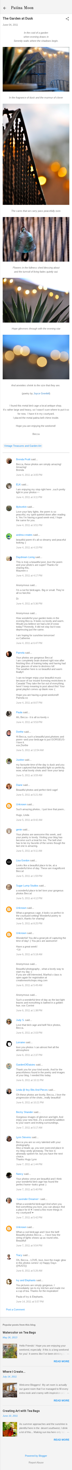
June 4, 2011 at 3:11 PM (29, 497)
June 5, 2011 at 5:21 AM (29, 794)
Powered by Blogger (36, 1455)
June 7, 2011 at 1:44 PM (29, 1164)
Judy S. (20, 1020)
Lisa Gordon (22, 860)
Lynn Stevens (23, 1137)
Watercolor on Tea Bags (19, 1332)
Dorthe (19, 731)
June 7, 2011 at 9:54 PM (29, 1245)
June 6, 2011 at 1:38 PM (29, 1010)
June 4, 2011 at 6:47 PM (29, 643)
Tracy (19, 1255)
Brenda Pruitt (23, 459)
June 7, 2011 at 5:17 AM (29, 1127)
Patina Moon (22, 8)
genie (19, 829)
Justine (20, 759)
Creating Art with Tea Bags (21, 1411)
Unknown (21, 804)
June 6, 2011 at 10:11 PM (30, 1080)
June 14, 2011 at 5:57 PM (30, 1301)
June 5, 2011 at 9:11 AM (29, 850)
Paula (19, 712)
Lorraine (20, 1042)
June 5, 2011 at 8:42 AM (29, 819)
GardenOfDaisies (25, 1064)
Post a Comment (15, 1309)
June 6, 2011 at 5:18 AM (29, 954)
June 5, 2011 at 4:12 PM (29, 898)
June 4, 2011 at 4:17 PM (29, 575)
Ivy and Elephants (26, 1280)
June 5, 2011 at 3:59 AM (29, 775)
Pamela (20, 652)
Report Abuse (36, 1462)
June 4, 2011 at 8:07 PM (29, 702)
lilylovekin (21, 506)
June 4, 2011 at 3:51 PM (29, 525)
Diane (19, 784)
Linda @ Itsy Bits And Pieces (32, 1089)
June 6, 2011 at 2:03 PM (29, 1032)
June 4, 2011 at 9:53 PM (29, 722)
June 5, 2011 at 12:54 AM (30, 750)
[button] (67, 19)
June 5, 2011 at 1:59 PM (29, 876)
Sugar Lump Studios (27, 885)
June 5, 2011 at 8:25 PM (29, 923)
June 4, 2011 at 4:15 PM (29, 547)
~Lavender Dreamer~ (28, 1199)
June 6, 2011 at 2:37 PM (29, 1055)
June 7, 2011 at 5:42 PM (29, 1217)
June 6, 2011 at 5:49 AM (29, 985)
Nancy (19, 1173)
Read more (61, 1361)
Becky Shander (24, 1112)
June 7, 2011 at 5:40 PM (29, 1189)
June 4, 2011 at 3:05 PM (29, 474)
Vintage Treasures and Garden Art (22, 445)
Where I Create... (14, 1371)
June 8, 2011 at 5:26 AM (29, 1270)
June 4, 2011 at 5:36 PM (29, 603)
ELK (18, 484)
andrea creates (24, 534)
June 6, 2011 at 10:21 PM (30, 1102)
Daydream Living (25, 557)
